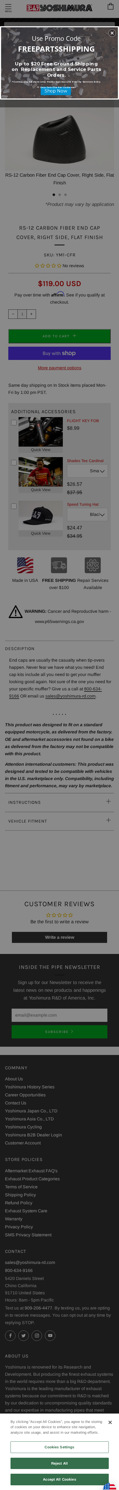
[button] (112, 33)
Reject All (59, 1463)
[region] (59, 1452)
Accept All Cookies (59, 1479)
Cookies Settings (59, 1447)
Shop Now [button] (56, 90)
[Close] (110, 1422)
